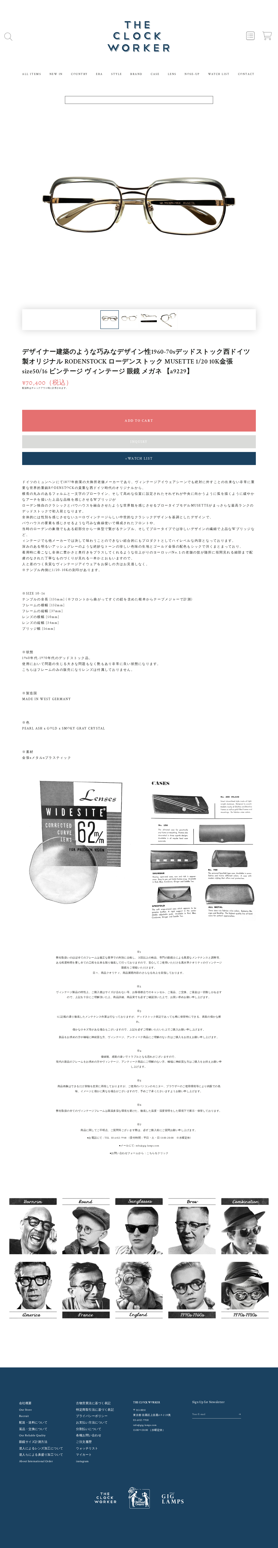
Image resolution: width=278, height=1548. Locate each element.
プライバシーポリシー (92, 1416)
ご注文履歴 (84, 1442)
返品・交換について (33, 1429)
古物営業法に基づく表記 (93, 1403)
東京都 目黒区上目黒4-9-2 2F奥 (152, 1415)
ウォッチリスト (87, 1448)
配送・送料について (33, 1423)
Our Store (25, 1410)
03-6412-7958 (119, 1137)
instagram (82, 1461)
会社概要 (25, 1403)
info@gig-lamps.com (147, 1145)
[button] (8, 36)
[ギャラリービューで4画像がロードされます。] (168, 319)
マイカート (84, 1455)
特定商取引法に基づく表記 (95, 1410)
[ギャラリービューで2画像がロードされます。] (129, 319)
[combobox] (139, 100)
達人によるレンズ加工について (41, 1448)
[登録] (240, 1414)
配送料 (25, 388)
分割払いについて (88, 1429)
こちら (151, 1153)
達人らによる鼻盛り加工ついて (41, 1455)
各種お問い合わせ (88, 1435)
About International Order (36, 1461)
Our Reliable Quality (32, 1435)
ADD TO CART (139, 421)
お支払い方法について (92, 1423)
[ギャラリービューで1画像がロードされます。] (109, 319)
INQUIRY (139, 442)
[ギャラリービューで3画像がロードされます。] (149, 319)
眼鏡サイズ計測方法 (33, 1442)
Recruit (24, 1416)
